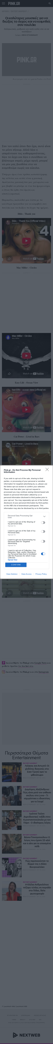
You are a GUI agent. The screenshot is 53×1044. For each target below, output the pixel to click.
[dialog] (26, 522)
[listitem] (26, 516)
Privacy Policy (41, 574)
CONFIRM (16, 565)
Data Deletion (11, 574)
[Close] (48, 470)
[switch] (43, 522)
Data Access (26, 574)
